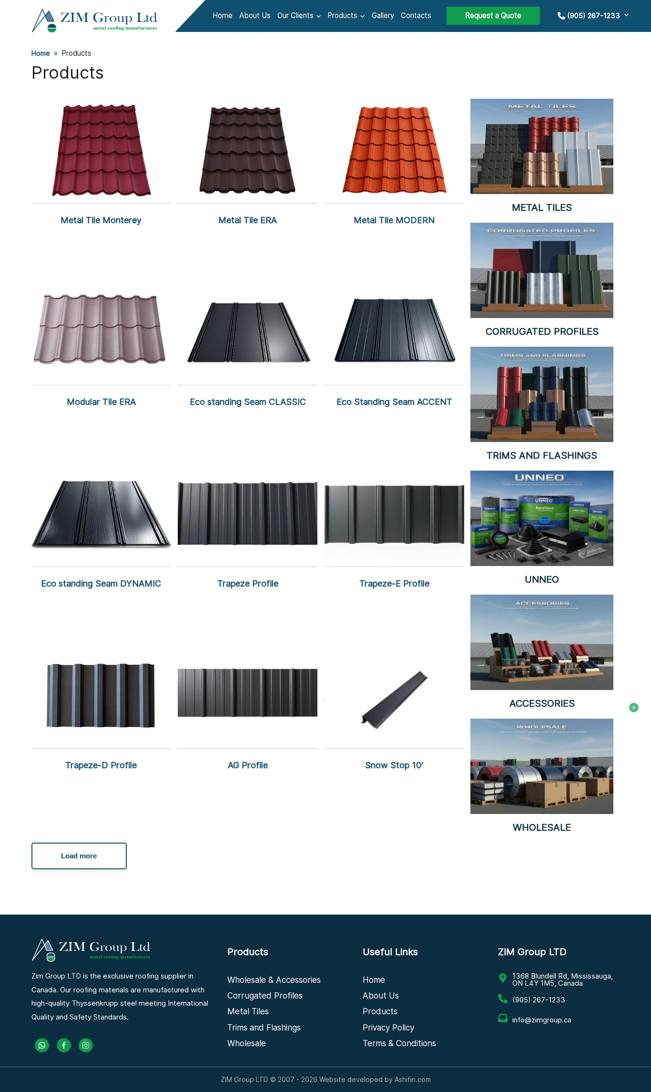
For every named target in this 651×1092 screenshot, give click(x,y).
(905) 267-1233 (538, 999)
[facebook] (64, 1045)
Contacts (416, 15)
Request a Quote (493, 15)
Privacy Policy (388, 1027)
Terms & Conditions (399, 1043)
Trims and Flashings (264, 1027)
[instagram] (86, 1045)
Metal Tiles (248, 1011)
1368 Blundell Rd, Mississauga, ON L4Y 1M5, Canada (562, 979)
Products (342, 15)
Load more (79, 856)
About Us (255, 15)
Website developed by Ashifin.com (375, 1079)
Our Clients (295, 15)
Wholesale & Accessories (274, 980)
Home (223, 15)
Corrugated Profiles (265, 995)
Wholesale (246, 1043)
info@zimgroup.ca (541, 1019)
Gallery (383, 15)
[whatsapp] (42, 1045)
